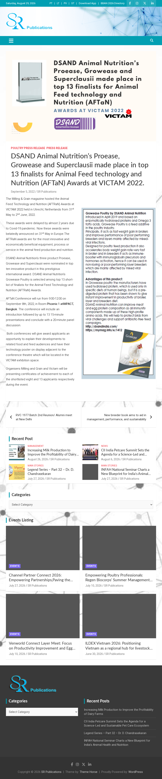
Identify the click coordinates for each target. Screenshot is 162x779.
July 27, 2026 (36, 478)
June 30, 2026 (94, 653)
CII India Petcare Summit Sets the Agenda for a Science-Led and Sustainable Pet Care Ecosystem (125, 454)
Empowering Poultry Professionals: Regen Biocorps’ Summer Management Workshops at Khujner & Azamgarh (117, 580)
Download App (87, 3)
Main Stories (35, 465)
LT (58, 3)
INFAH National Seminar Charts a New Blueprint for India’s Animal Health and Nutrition (125, 473)
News (104, 446)
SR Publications (47, 191)
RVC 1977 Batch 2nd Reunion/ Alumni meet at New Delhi (44, 417)
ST (72, 3)
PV (65, 3)
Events (14, 566)
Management (36, 446)
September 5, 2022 (23, 191)
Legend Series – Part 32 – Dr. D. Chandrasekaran (115, 733)
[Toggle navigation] (11, 40)
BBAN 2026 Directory (112, 3)
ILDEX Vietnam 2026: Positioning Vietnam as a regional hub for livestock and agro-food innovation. (117, 648)
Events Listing (21, 520)
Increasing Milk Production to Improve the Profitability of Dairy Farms (52, 454)
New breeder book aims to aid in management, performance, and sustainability (116, 417)
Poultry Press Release (28, 148)
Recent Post (22, 439)
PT (51, 3)
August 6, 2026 (110, 459)
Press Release (57, 148)
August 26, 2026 (38, 459)
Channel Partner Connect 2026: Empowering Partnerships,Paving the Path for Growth (39, 580)
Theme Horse (88, 772)
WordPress (135, 772)
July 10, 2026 (93, 585)
